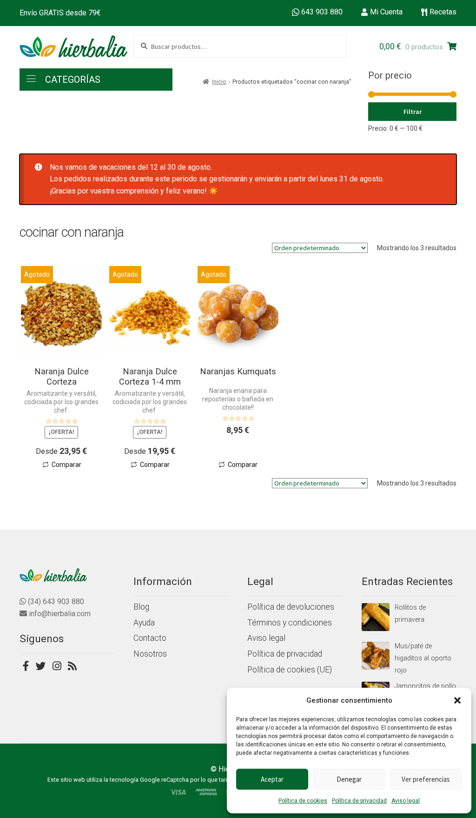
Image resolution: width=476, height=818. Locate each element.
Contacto (149, 638)
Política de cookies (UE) (289, 669)
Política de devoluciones (290, 607)
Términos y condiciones (289, 622)
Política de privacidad (359, 801)
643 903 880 (322, 11)
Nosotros (150, 653)
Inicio (219, 82)
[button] (457, 700)
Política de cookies (302, 801)
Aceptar (272, 779)
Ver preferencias (426, 779)
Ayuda (144, 622)
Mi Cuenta (386, 11)
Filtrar (412, 111)
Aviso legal (405, 801)
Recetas (443, 11)
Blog (141, 607)
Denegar (349, 779)
